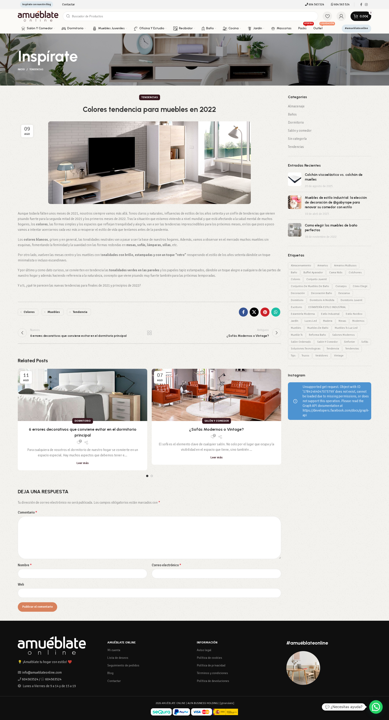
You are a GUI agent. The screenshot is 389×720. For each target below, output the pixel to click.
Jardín (294, 321)
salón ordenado (301, 342)
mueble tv (297, 335)
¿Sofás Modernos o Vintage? (216, 429)
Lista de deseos (117, 658)
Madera (327, 321)
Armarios (322, 265)
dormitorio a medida (322, 300)
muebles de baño (317, 328)
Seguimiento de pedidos (123, 665)
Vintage (339, 355)
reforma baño (317, 335)
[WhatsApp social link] (275, 312)
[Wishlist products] (327, 16)
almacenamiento (301, 265)
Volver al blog (149, 332)
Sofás (364, 342)
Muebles (53, 312)
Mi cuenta (113, 650)
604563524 (30, 679)
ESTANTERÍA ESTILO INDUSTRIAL (327, 307)
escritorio (296, 307)
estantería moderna (303, 314)
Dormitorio (83, 421)
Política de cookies (209, 658)
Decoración (298, 293)
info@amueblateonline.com (42, 672)
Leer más (83, 463)
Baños (292, 114)
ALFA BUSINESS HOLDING (203, 703)
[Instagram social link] (366, 4)
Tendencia (80, 312)
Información (207, 642)
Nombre (25, 565)
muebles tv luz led (346, 328)
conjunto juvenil (316, 279)
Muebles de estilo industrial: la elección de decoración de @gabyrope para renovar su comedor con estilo (336, 202)
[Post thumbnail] (294, 180)
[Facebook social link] (361, 4)
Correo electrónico (166, 565)
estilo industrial (330, 314)
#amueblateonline (356, 28)
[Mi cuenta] (341, 16)
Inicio (21, 69)
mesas (342, 321)
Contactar (114, 681)
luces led (311, 321)
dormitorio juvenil (351, 300)
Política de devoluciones (213, 681)
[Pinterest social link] (264, 312)
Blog (110, 673)
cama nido (335, 272)
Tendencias (36, 69)
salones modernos (343, 335)
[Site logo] (38, 16)
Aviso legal (204, 650)
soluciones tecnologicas (305, 348)
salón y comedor (327, 342)
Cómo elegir (360, 286)
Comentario (27, 512)
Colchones (355, 272)
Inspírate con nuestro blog (36, 4)
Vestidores (321, 355)
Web (21, 584)
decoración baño (321, 293)
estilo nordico (354, 314)
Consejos (340, 286)
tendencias (352, 348)
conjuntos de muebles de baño (310, 286)
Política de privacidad (211, 665)
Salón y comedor (216, 421)
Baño (294, 272)
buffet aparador (313, 272)
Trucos (305, 355)
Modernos (358, 321)
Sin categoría (297, 139)
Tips (293, 355)
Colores (29, 312)
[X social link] (254, 312)
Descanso (344, 293)
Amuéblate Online (121, 642)
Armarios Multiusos (345, 265)
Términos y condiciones (212, 673)
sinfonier (349, 342)
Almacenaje (296, 106)
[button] (376, 707)
